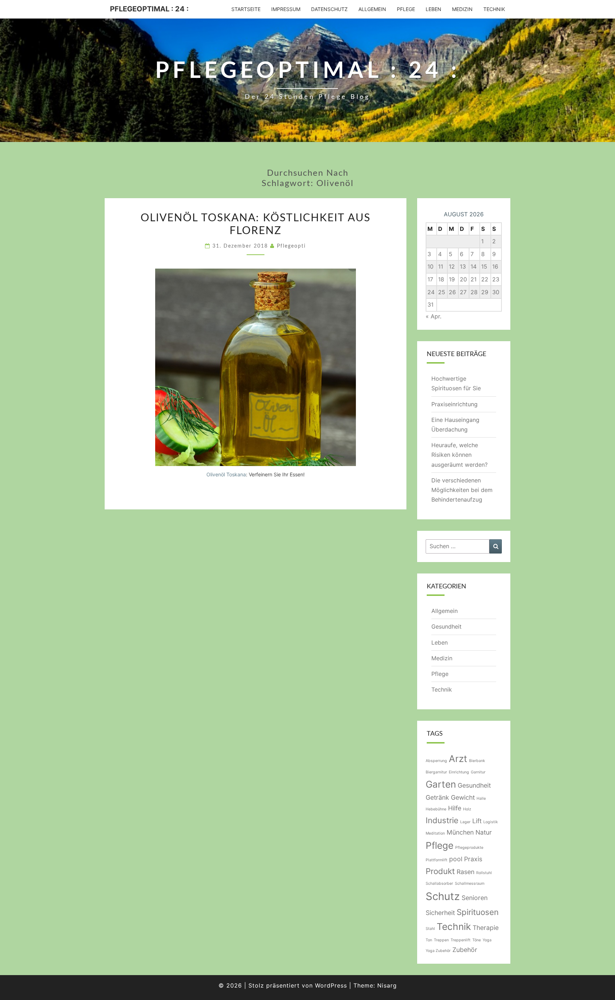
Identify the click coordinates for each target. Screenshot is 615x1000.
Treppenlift (461, 940)
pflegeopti (291, 246)
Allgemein (372, 9)
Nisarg (387, 985)
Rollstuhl (484, 873)
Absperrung (436, 760)
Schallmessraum (469, 883)
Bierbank (477, 760)
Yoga (487, 940)
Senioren (475, 897)
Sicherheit (440, 912)
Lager (465, 822)
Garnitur (478, 772)
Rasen (465, 871)
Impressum (285, 9)
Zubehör (464, 949)
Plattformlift (436, 860)
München (460, 832)
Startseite (246, 9)
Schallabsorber (439, 883)
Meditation (435, 833)
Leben (433, 9)
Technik (494, 9)
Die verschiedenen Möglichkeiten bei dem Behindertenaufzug (462, 490)
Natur (483, 832)
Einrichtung (459, 772)
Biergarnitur (436, 772)
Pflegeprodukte (469, 847)
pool (455, 859)
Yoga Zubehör (438, 950)
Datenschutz (329, 9)
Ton (429, 940)
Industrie (442, 820)
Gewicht (463, 797)
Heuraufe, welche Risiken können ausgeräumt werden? (459, 454)
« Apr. (433, 316)
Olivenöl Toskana (226, 474)
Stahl (430, 928)
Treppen (441, 940)
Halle (481, 798)
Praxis (473, 859)
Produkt (440, 871)
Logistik (490, 822)
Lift (477, 821)
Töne (476, 940)
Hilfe (454, 808)
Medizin (462, 9)
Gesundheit (446, 626)
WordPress (331, 985)
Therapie (486, 927)
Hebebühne (436, 809)
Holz (467, 809)
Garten (441, 784)
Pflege (406, 9)
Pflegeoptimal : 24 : (149, 9)
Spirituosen (478, 912)
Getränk (437, 797)
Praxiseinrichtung (454, 404)
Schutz (443, 896)
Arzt (458, 758)
